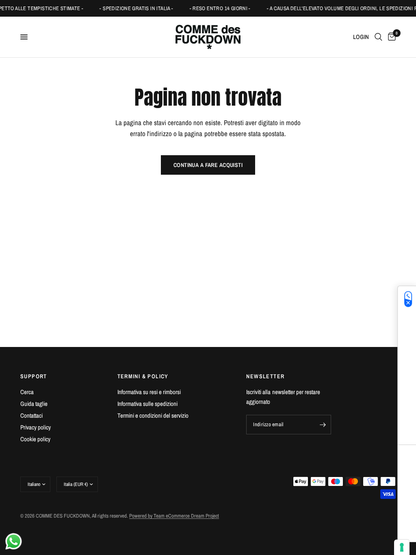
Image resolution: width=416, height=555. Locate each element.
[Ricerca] (378, 37)
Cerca (27, 392)
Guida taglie (34, 403)
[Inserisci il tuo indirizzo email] (323, 424)
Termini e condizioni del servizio (152, 415)
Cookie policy (35, 439)
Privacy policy (35, 427)
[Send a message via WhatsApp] (13, 541)
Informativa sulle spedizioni (147, 403)
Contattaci (31, 415)
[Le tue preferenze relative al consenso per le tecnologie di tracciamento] (402, 547)
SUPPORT (33, 376)
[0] (390, 37)
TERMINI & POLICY (143, 376)
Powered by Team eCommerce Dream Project (174, 515)
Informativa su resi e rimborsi (149, 392)
